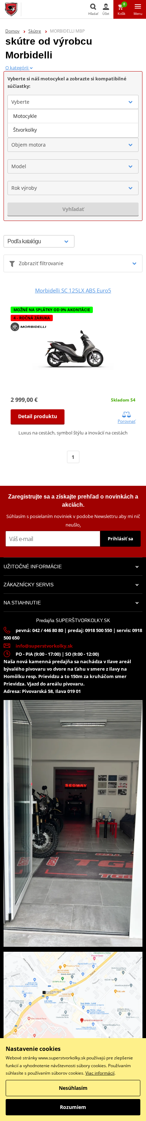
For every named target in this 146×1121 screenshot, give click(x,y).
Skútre (34, 31)
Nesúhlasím (73, 1088)
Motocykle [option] (25, 116)
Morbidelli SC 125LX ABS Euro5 (73, 290)
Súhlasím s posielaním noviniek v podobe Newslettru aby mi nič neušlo (73, 520)
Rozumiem (73, 1107)
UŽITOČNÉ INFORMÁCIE (33, 566)
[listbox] (73, 123)
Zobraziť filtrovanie (41, 263)
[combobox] (73, 102)
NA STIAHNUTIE (22, 602)
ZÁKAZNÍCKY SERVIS (29, 584)
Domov (12, 31)
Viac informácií (99, 1073)
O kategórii (17, 67)
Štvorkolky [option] (25, 129)
